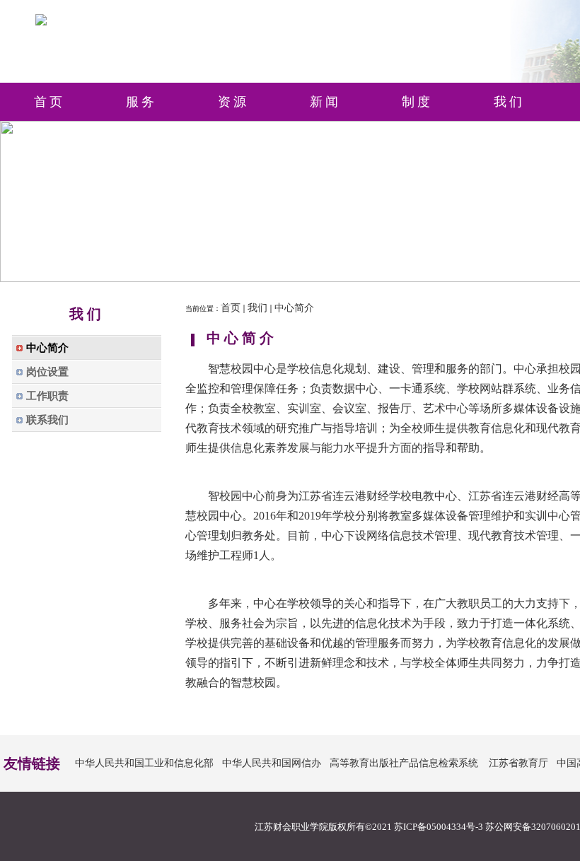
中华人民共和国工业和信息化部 (144, 763)
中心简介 (294, 308)
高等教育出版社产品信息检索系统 (404, 763)
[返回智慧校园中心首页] (41, 22)
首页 (230, 308)
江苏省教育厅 (518, 763)
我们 (257, 308)
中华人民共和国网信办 (271, 763)
